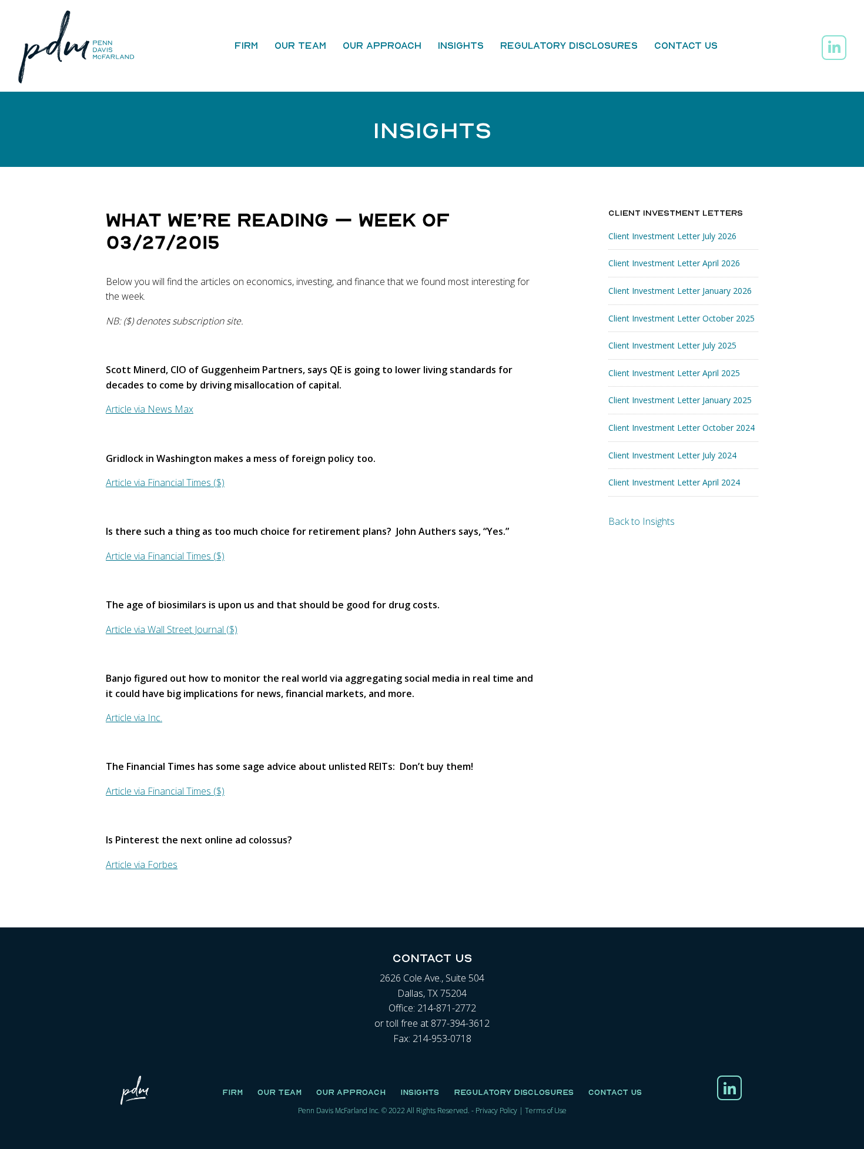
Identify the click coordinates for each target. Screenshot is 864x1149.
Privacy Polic (494, 1110)
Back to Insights (641, 521)
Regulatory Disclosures (569, 45)
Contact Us (686, 45)
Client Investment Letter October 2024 (681, 427)
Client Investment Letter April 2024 (674, 482)
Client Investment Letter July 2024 (672, 455)
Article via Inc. (134, 717)
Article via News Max (149, 409)
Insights (461, 45)
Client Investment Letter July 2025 (672, 345)
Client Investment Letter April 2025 (674, 372)
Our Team (300, 45)
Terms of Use (546, 1110)
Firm (246, 45)
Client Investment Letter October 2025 (681, 318)
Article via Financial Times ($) (165, 482)
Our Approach (382, 45)
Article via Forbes (142, 864)
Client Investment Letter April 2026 (674, 263)
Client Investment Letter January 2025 (680, 400)
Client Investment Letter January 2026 (680, 290)
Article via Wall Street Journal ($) (171, 629)
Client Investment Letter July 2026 (672, 236)
